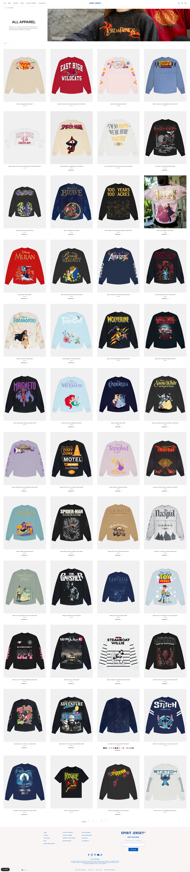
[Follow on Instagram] (92, 855)
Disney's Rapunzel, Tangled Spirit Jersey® (118, 487)
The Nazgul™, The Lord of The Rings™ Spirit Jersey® (165, 551)
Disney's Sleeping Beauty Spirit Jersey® (165, 230)
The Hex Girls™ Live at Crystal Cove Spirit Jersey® (25, 743)
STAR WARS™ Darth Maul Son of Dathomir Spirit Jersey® (165, 679)
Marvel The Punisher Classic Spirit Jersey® (71, 615)
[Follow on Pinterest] (95, 855)
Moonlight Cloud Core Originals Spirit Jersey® (118, 743)
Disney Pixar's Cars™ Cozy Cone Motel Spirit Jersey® (71, 487)
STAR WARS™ (15, 3)
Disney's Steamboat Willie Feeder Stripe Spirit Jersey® (118, 679)
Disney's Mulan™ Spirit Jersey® (24, 294)
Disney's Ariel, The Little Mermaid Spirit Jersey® (71, 423)
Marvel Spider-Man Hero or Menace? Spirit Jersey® (71, 551)
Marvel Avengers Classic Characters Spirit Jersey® (118, 294)
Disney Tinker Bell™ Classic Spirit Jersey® (71, 358)
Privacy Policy (99, 869)
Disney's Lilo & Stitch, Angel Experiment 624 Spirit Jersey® (24, 679)
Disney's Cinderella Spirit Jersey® (118, 423)
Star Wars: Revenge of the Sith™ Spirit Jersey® (165, 294)
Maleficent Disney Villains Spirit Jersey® (25, 230)
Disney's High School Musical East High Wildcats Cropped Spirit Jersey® (25, 166)
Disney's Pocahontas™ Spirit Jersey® (24, 358)
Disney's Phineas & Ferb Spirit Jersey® (25, 104)
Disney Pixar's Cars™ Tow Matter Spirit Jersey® (118, 551)
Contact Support (68, 832)
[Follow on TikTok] (101, 855)
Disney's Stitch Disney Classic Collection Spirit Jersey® (165, 743)
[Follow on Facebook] (88, 855)
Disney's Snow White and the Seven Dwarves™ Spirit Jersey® (165, 423)
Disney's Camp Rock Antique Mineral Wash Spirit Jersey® (165, 104)
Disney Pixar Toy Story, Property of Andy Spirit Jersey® (165, 615)
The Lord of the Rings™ (31, 3)
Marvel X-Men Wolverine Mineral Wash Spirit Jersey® (118, 358)
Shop (5, 3)
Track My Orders (67, 835)
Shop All (46, 835)
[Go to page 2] (106, 820)
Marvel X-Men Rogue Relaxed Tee (71, 810)
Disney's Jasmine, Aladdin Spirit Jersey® (24, 551)
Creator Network (87, 835)
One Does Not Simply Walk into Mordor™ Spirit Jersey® (165, 487)
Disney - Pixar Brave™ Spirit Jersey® (71, 230)
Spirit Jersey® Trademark (80, 869)
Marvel (22, 3)
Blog (45, 841)
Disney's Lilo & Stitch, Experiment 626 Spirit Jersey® (165, 810)
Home (5, 7)
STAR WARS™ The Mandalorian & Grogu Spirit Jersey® (25, 810)
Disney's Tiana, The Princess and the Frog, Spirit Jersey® (24, 615)
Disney (9, 3)
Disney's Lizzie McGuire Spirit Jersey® (118, 104)
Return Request (67, 841)
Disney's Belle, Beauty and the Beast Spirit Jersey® (72, 294)
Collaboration (41, 3)
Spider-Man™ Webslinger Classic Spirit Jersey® (118, 810)
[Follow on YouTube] (98, 855)
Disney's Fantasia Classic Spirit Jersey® (118, 615)
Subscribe (133, 849)
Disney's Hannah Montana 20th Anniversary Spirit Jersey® (25, 487)
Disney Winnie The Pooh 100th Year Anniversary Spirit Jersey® (118, 230)
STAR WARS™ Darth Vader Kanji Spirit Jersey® (165, 166)
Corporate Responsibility (109, 869)
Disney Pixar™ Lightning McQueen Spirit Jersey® (165, 358)
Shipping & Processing (69, 838)
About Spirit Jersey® (49, 843)
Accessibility (85, 841)
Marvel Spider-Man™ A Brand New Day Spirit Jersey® (71, 166)
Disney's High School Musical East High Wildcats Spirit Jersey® (71, 104)
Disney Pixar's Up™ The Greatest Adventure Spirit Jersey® (71, 743)
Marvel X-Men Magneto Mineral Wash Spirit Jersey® (24, 423)
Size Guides (47, 838)
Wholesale (85, 838)
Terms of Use (91, 869)
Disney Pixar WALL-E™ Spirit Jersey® (71, 679)
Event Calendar (86, 832)
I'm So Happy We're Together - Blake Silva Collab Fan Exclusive (118, 166)
